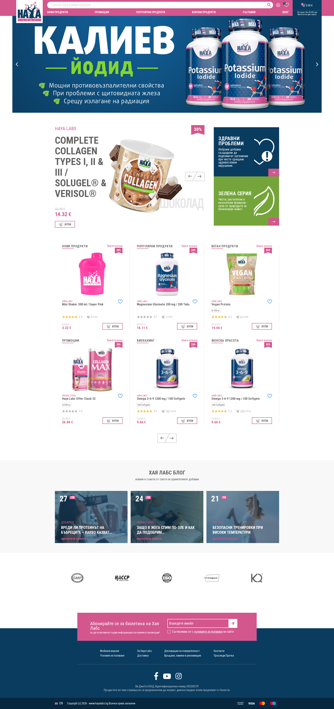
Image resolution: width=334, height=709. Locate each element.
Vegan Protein (220, 304)
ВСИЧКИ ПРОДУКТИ (204, 12)
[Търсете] (269, 5)
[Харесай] (120, 301)
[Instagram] (179, 676)
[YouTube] (167, 676)
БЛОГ (285, 12)
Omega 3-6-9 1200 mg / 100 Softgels (161, 398)
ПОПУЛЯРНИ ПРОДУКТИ (150, 12)
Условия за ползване (112, 655)
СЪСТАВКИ (249, 12)
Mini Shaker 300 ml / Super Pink (82, 304)
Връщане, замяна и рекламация (182, 655)
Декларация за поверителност (182, 650)
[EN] (56, 703)
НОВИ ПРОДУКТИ (57, 12)
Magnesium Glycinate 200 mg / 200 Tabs (163, 304)
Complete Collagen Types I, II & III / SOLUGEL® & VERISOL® (81, 167)
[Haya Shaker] (167, 64)
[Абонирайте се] (232, 623)
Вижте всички (115, 246)
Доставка (143, 655)
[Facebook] (156, 676)
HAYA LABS (65, 128)
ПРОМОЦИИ (102, 12)
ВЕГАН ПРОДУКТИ (224, 246)
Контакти (219, 650)
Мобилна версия (109, 650)
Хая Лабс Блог (167, 472)
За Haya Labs (144, 650)
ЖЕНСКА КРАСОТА (225, 340)
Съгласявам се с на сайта (203, 631)
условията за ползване (208, 631)
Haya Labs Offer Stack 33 (78, 398)
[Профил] (278, 5)
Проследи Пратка (224, 655)
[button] (17, 64)
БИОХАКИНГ (146, 340)
